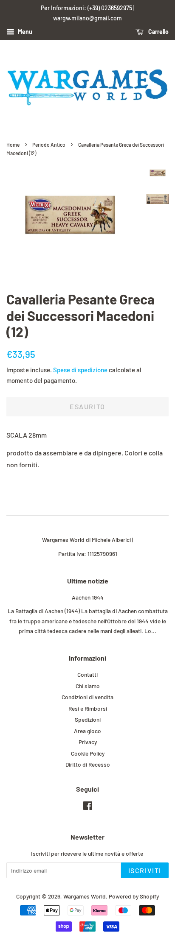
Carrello (158, 31)
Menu (24, 31)
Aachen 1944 (88, 597)
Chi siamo (88, 685)
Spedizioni (88, 719)
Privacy (88, 741)
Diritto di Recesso (87, 764)
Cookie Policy (87, 753)
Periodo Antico (48, 145)
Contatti (87, 674)
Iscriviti (144, 870)
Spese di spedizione (80, 370)
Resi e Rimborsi (87, 708)
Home (13, 145)
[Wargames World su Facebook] (88, 807)
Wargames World (84, 896)
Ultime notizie (87, 581)
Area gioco (87, 730)
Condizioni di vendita (87, 696)
